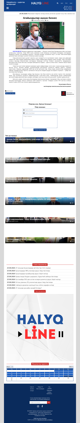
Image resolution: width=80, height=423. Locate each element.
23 (68, 376)
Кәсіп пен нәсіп (10, 93)
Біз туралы (49, 387)
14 (49, 374)
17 (11, 376)
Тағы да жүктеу (40, 291)
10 (11, 374)
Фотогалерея (40, 389)
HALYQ (40, 3)
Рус (66, 3)
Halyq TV (40, 387)
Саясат (32, 387)
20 (40, 376)
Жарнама (49, 390)
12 (30, 374)
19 (30, 376)
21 (49, 376)
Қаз (62, 3)
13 (39, 374)
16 (68, 374)
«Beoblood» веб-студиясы (44, 420)
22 (59, 376)
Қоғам (32, 389)
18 (21, 376)
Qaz (71, 3)
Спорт (32, 390)
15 (59, 374)
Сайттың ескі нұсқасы (40, 418)
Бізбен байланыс (49, 392)
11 (21, 374)
